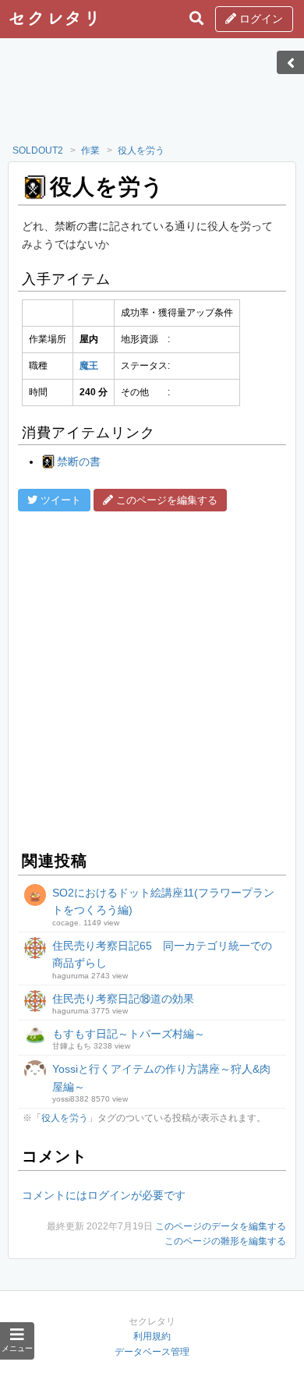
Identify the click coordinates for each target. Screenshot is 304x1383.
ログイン (259, 18)
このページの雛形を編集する (225, 1241)
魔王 (89, 365)
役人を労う (141, 150)
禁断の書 (79, 461)
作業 (90, 150)
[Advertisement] (152, 96)
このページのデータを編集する (220, 1226)
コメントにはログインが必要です (104, 1195)
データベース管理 (152, 1351)
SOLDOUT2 (37, 150)
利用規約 (152, 1336)
